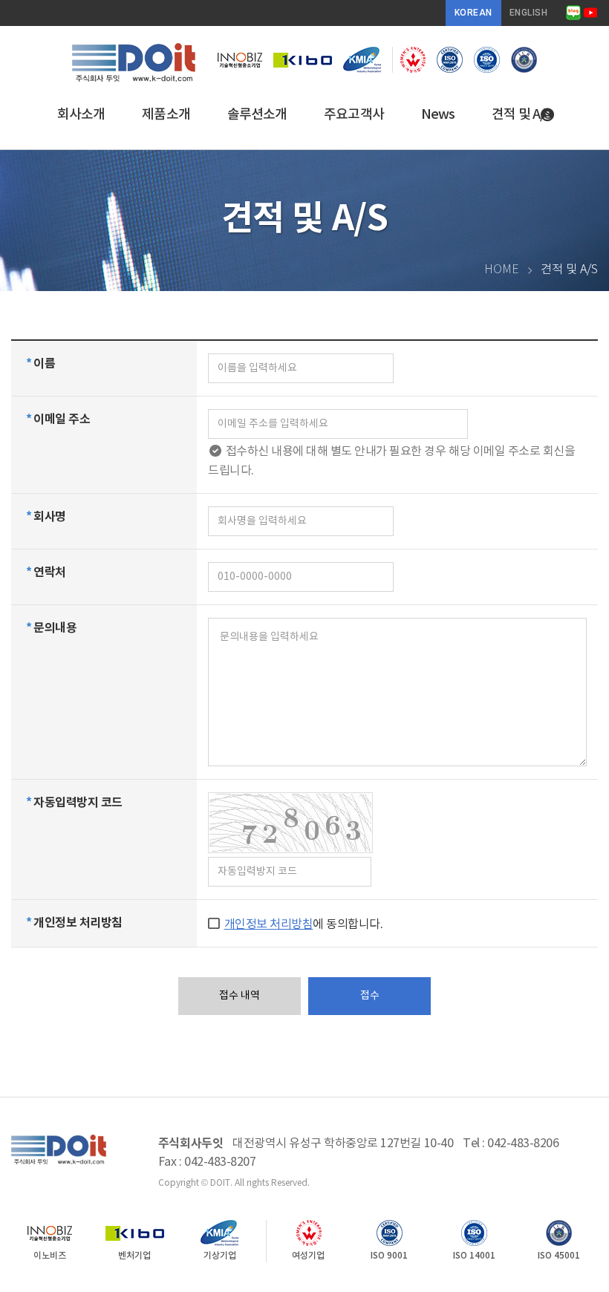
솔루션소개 (257, 115)
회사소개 (81, 115)
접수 (370, 996)
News (438, 115)
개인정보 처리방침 (268, 924)
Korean (473, 12)
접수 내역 (239, 996)
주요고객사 (354, 115)
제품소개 (165, 115)
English (528, 12)
